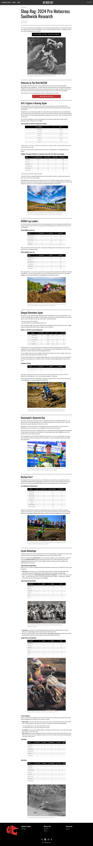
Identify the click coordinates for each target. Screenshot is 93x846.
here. (53, 422)
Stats (14, 2)
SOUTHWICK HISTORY (46, 96)
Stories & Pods (6, 2)
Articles (23, 828)
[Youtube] (45, 839)
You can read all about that (45, 422)
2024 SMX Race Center (40, 29)
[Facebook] (51, 839)
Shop (18, 2)
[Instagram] (48, 839)
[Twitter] (42, 839)
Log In (68, 828)
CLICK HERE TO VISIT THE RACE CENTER (47, 34)
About (45, 830)
